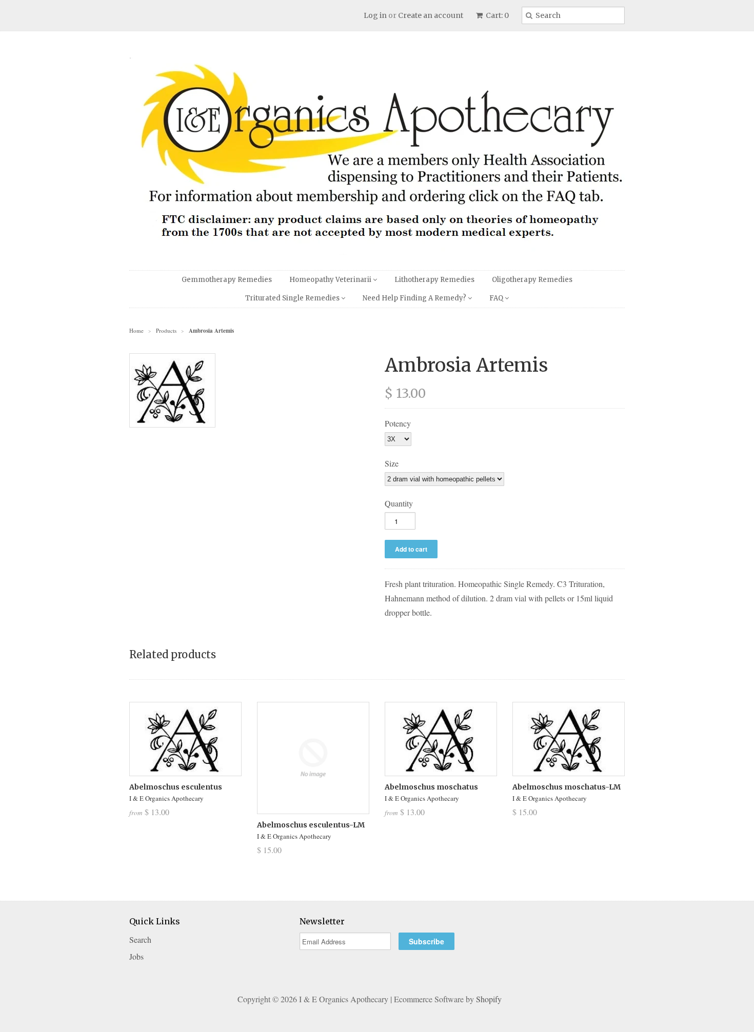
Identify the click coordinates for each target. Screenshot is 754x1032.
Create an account (430, 15)
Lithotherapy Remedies (434, 279)
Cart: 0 (496, 15)
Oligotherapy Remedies (532, 279)
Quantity (399, 503)
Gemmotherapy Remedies (227, 279)
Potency (398, 423)
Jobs (136, 956)
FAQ (497, 298)
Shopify (489, 999)
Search (140, 939)
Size (392, 463)
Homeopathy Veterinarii (331, 279)
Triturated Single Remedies (293, 298)
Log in (375, 15)
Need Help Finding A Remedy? (415, 298)
